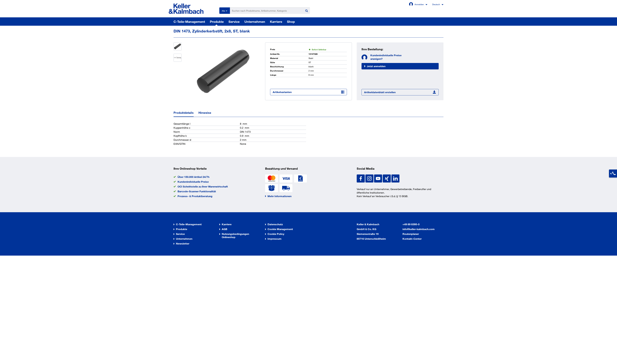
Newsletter (182, 243)
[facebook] (361, 178)
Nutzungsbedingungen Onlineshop (235, 235)
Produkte (217, 21)
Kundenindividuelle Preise (193, 181)
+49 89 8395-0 (411, 224)
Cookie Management (280, 229)
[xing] (387, 178)
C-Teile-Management (189, 21)
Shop (291, 21)
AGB (224, 229)
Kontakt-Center (412, 238)
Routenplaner (410, 233)
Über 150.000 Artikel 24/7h (193, 176)
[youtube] (378, 178)
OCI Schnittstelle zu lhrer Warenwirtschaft (203, 186)
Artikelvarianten (282, 91)
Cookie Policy (276, 233)
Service (234, 21)
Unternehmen (254, 21)
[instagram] (369, 178)
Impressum (275, 238)
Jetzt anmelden (376, 66)
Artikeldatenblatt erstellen (380, 92)
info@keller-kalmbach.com (418, 229)
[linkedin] (395, 178)
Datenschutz (275, 224)
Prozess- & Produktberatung (195, 196)
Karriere (276, 21)
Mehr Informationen (279, 196)
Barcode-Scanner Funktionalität (197, 191)
